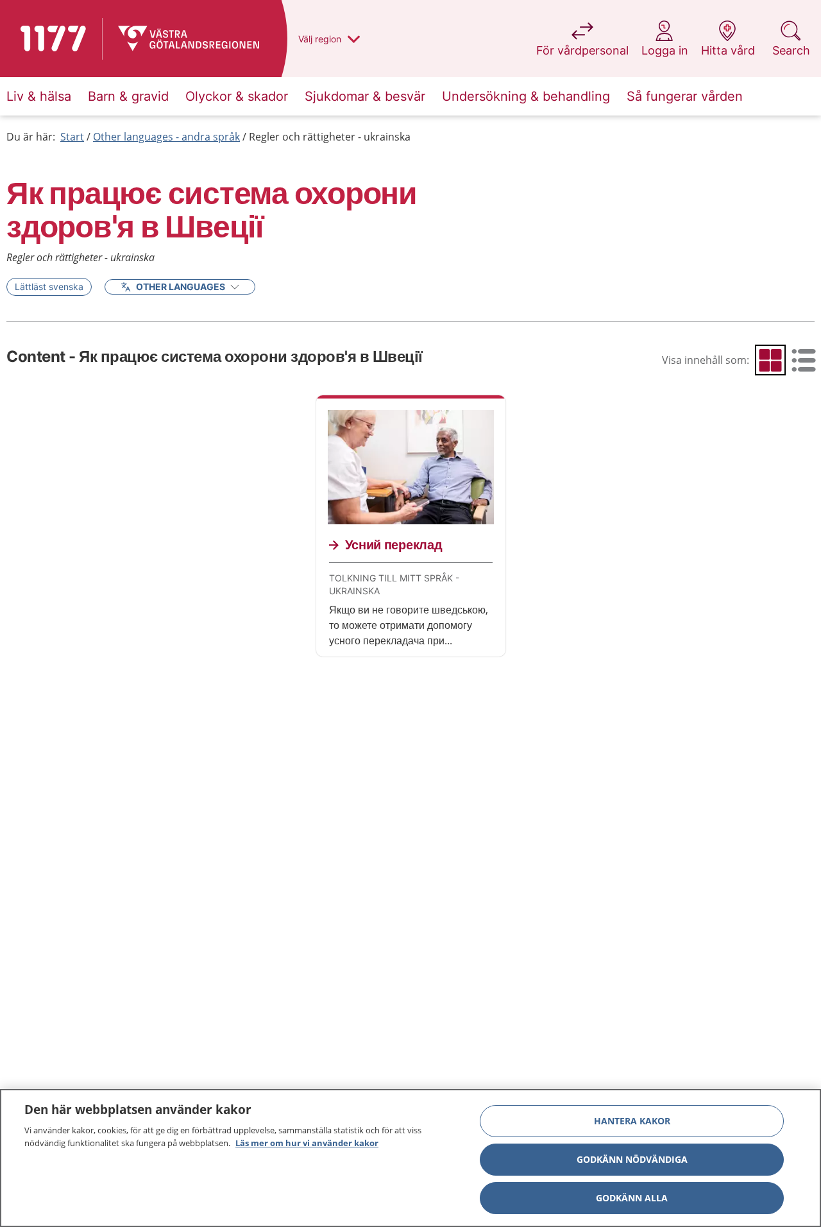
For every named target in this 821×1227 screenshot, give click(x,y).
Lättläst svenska (49, 286)
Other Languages (180, 286)
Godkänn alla (632, 1198)
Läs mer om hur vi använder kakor (306, 1142)
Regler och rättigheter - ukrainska (329, 137)
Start (72, 137)
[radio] (770, 360)
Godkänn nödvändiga (632, 1159)
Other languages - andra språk (166, 137)
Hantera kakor (632, 1121)
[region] (410, 1158)
